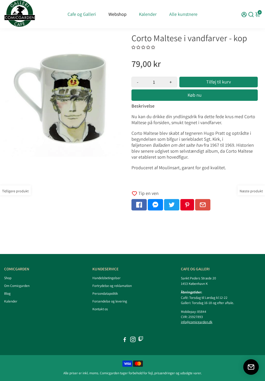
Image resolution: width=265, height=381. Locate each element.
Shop (7, 278)
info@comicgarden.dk (196, 322)
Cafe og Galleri (82, 14)
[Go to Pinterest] (187, 204)
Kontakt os (100, 309)
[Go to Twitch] (140, 340)
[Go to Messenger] (155, 204)
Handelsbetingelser (106, 278)
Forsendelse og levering (109, 301)
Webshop (117, 14)
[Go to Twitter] (171, 204)
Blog (7, 293)
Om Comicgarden (17, 285)
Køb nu (195, 95)
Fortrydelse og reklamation (112, 285)
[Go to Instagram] (133, 340)
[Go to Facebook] (139, 204)
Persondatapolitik (105, 293)
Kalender (148, 14)
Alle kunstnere (183, 14)
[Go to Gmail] (202, 204)
